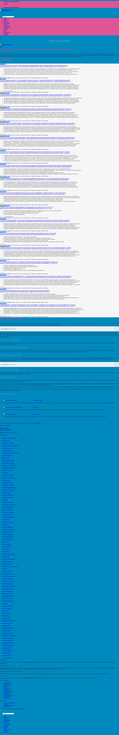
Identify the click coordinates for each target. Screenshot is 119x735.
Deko (5, 31)
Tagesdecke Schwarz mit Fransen (10, 445)
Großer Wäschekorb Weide (8, 576)
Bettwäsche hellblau (7, 509)
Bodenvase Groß (4, 428)
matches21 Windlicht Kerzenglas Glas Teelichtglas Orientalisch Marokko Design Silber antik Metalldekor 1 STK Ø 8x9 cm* (29, 263)
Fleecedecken (5, 524)
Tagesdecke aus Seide (7, 633)
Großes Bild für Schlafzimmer (9, 635)
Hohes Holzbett (6, 618)
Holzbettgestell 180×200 (8, 596)
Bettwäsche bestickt (7, 561)
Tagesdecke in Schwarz (8, 448)
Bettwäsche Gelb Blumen (8, 512)
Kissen (5, 25)
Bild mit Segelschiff (7, 546)
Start (5, 18)
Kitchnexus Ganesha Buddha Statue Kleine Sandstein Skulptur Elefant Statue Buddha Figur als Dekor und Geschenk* (28, 234)
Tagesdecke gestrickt (7, 640)
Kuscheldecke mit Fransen (8, 517)
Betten (5, 21)
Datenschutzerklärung (9, 705)
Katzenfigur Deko (6, 551)
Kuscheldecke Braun (7, 514)
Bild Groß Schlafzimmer (8, 507)
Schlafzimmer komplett (7, 485)
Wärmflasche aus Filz (7, 593)
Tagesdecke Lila (6, 655)
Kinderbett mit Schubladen (8, 559)
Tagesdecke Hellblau (7, 650)
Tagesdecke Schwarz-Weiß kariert (10, 453)
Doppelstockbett (6, 625)
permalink (38, 423)
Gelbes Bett (5, 472)
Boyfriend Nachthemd (7, 497)
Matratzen (6, 20)
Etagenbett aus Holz (7, 623)
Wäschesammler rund (7, 583)
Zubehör (6, 33)
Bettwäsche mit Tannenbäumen (10, 566)
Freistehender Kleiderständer (9, 487)
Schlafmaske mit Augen (8, 502)
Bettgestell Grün (6, 480)
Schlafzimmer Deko (37, 400)
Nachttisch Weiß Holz (7, 579)
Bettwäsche (6, 23)
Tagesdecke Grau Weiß (7, 443)
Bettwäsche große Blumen (8, 554)
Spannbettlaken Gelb (7, 470)
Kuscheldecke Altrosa (7, 522)
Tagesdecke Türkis (6, 657)
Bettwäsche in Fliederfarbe (8, 465)
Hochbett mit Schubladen (8, 477)
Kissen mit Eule (6, 556)
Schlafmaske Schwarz (7, 628)
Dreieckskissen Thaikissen (8, 490)
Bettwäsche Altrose (7, 571)
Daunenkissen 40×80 (7, 532)
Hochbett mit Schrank (7, 606)
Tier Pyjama (5, 500)
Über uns (6, 704)
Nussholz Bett (5, 458)
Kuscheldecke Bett (6, 564)
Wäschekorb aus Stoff (7, 588)
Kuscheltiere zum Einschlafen (9, 505)
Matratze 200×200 (7, 608)
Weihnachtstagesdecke (8, 534)
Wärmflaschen (7, 32)
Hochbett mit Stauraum (8, 475)
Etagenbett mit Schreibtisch (9, 620)
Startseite (2, 432)
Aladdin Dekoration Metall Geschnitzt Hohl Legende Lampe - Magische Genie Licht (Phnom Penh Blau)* (24, 291)
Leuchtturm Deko (37, 414)
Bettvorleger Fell (6, 648)
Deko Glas (35, 407)
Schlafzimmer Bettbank (8, 574)
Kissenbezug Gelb (6, 450)
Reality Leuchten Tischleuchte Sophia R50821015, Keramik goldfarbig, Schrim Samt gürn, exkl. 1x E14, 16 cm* (26, 208)
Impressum (6, 706)
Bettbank (4, 569)
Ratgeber (6, 3)
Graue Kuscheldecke (7, 539)
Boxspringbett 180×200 (8, 537)
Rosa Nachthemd (6, 492)
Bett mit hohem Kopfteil (8, 460)
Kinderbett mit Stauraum (8, 601)
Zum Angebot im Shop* (5, 77)
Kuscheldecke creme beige (8, 529)
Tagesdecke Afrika (6, 652)
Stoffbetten (5, 603)
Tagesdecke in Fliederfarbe (8, 468)
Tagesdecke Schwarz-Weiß (8, 438)
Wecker (5, 29)
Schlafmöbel (7, 26)
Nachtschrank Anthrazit (8, 581)
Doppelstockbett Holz (7, 482)
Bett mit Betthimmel (7, 455)
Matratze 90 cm (6, 616)
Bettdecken (6, 22)
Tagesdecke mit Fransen (8, 643)
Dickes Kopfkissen (6, 630)
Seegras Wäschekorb (7, 591)
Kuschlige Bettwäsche (7, 527)
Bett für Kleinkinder (7, 598)
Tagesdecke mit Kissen (8, 645)
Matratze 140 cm (6, 613)
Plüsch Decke (5, 542)
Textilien (6, 28)
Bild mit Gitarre (6, 549)
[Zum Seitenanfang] (0, 710)
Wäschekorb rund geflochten (9, 586)
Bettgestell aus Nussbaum (8, 463)
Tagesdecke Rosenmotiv (8, 638)
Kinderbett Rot (5, 519)
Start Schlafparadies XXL (10, 703)
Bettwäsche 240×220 (5, 429)
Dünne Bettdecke (6, 544)
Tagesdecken (7, 27)
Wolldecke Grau (6, 440)
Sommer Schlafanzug (7, 495)
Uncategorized (7, 694)
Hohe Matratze (6, 611)
